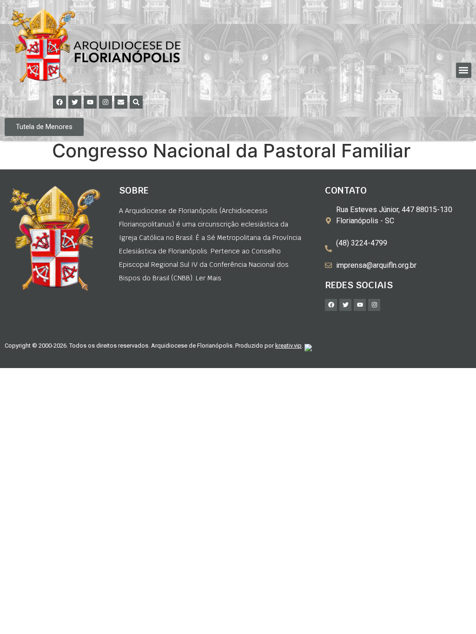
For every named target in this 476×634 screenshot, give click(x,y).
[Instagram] (105, 102)
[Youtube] (90, 102)
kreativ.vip (288, 345)
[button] (463, 70)
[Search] (136, 102)
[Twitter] (74, 102)
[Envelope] (120, 102)
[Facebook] (59, 102)
